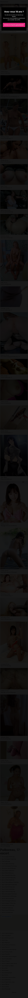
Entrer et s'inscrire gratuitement (14, 25)
